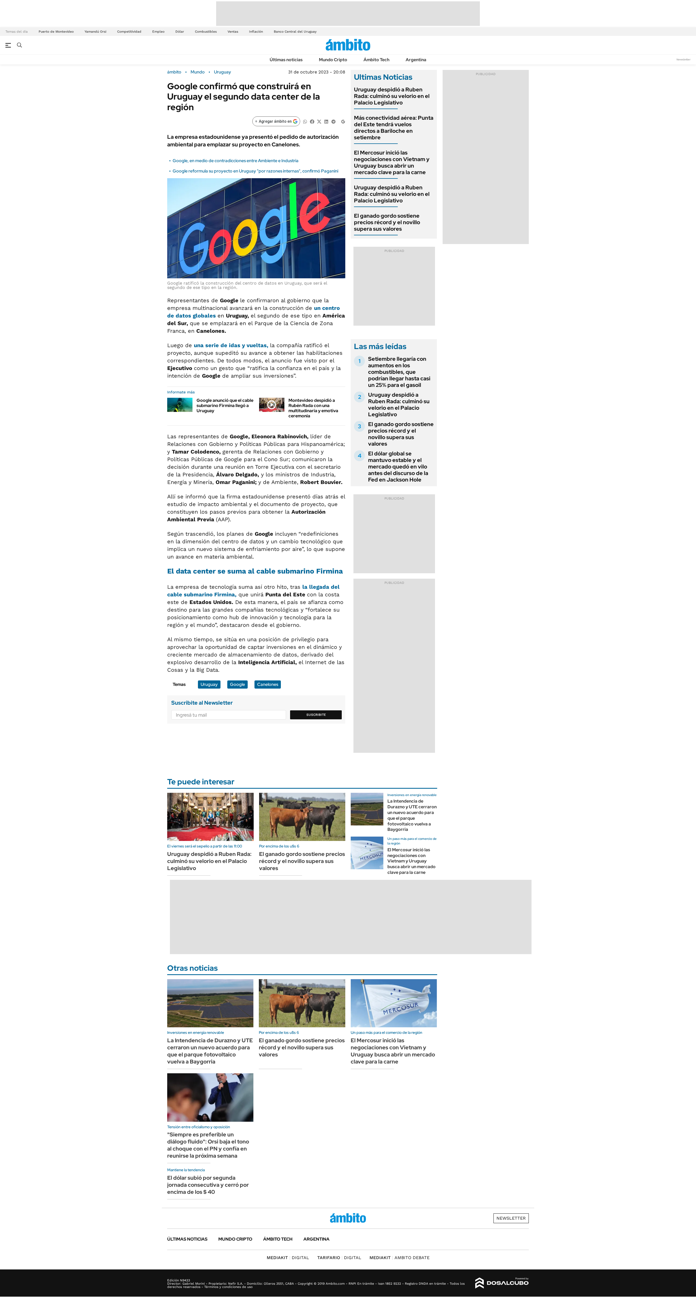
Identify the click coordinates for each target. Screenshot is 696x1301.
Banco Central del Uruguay (295, 31)
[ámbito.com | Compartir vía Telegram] (333, 121)
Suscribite (316, 715)
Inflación (256, 31)
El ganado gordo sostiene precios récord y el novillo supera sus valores (387, 222)
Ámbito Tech (376, 60)
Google (237, 684)
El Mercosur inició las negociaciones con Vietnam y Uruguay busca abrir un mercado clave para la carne (392, 162)
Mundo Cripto (333, 60)
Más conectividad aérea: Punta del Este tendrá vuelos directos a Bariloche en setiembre (393, 127)
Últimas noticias (286, 60)
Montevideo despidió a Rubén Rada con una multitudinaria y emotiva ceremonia (313, 408)
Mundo (198, 72)
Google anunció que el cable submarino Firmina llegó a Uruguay (225, 405)
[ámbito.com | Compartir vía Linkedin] (326, 121)
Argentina (416, 60)
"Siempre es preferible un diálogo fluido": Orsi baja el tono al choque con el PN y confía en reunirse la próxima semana (208, 1145)
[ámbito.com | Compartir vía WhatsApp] (305, 121)
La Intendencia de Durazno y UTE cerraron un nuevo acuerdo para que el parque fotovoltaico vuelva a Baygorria (412, 815)
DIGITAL (288, 1257)
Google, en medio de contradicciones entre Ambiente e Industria (236, 161)
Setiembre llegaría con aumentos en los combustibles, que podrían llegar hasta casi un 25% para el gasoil (399, 372)
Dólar (179, 31)
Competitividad (129, 31)
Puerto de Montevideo (56, 31)
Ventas (233, 31)
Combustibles (206, 31)
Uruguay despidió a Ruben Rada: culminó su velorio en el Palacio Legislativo (392, 96)
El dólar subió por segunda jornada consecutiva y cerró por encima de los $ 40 (208, 1184)
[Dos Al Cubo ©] (502, 1283)
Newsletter (683, 59)
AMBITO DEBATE (399, 1257)
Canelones (267, 684)
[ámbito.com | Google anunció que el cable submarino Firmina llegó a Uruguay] (179, 405)
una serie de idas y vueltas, (232, 345)
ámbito (174, 72)
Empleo (158, 31)
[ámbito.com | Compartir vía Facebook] (312, 121)
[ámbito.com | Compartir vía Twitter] (319, 121)
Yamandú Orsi (95, 31)
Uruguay (222, 72)
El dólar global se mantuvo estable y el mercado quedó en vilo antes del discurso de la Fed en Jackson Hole (398, 466)
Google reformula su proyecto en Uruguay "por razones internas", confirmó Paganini (255, 171)
